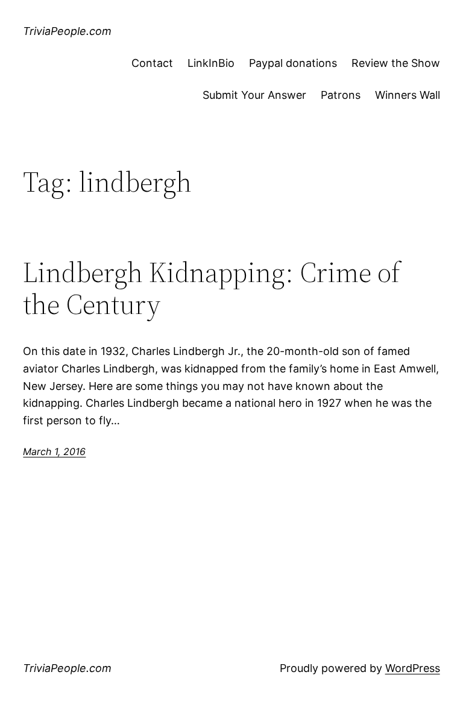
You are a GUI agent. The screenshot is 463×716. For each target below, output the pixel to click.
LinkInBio (211, 63)
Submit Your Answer (254, 95)
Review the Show (395, 63)
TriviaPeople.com (67, 31)
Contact (152, 63)
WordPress (412, 668)
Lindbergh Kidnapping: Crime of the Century (211, 288)
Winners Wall (407, 95)
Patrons (341, 95)
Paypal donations (293, 63)
